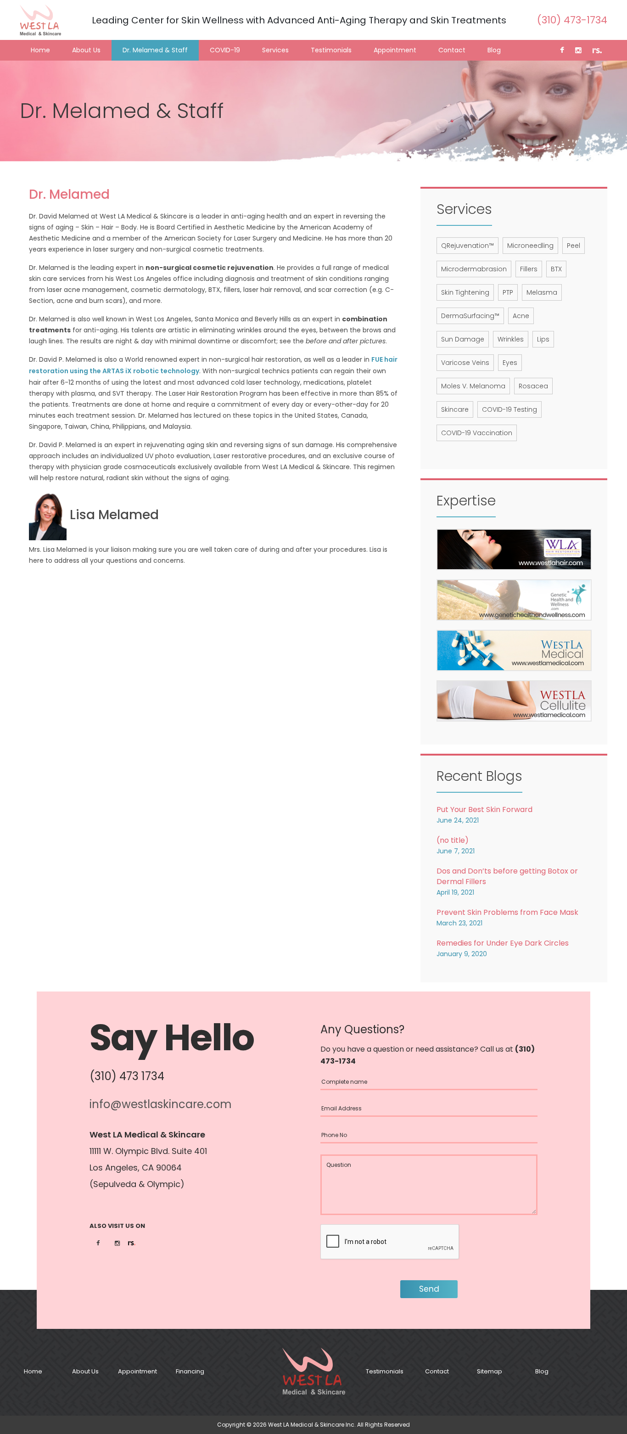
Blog (494, 50)
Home (40, 50)
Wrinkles (511, 339)
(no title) (453, 840)
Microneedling (530, 245)
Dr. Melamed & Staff (155, 50)
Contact (451, 50)
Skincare (455, 409)
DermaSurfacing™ (470, 315)
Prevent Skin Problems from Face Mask (507, 912)
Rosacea (533, 386)
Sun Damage (462, 339)
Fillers (528, 269)
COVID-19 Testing (509, 409)
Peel (573, 245)
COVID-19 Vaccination (476, 432)
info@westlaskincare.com (161, 1104)
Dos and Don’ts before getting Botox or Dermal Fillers (507, 876)
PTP (508, 292)
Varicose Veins (465, 362)
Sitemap (489, 1371)
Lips (543, 339)
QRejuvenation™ (467, 245)
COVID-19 (225, 50)
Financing (190, 1371)
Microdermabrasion (474, 269)
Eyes (510, 362)
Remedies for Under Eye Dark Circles (503, 943)
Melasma (541, 292)
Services (275, 50)
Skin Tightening (465, 292)
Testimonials (331, 50)
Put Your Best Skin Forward (484, 809)
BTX (556, 269)
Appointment (395, 50)
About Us (86, 50)
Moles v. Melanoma (473, 386)
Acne (521, 315)
